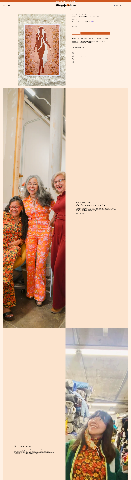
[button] (42, 9)
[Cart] (126, 5)
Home (73, 14)
